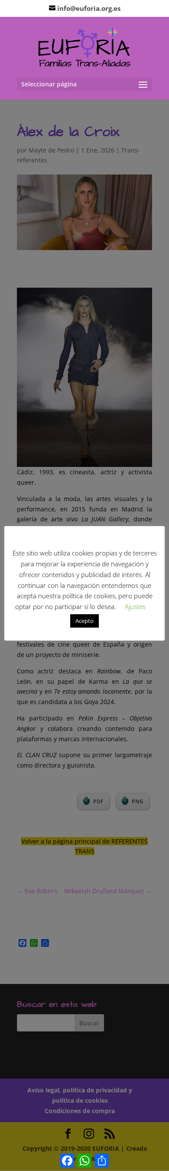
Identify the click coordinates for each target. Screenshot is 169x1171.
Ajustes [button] (135, 606)
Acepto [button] (84, 621)
